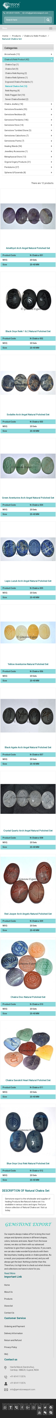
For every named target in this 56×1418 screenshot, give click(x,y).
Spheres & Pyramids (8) (15, 172)
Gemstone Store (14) (14, 125)
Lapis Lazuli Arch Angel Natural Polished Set (28, 581)
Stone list (8, 1306)
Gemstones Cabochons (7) (16, 135)
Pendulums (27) (11, 167)
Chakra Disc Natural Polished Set (28, 997)
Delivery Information (13, 1333)
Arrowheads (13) (12, 54)
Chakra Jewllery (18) (13, 104)
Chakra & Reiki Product (35, 35)
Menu (4, 28)
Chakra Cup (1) (12, 64)
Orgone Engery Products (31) (17, 162)
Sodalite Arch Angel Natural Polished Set (28, 414)
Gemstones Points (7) (14, 141)
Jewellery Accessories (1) (16, 151)
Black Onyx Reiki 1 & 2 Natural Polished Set (28, 331)
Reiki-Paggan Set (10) (15, 95)
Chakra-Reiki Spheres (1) (16, 77)
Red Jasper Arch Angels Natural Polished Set (28, 913)
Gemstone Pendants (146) (16, 120)
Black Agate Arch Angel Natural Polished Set (28, 747)
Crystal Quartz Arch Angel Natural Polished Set (28, 830)
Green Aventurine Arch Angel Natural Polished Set (28, 497)
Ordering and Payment (14, 1326)
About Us (8, 1292)
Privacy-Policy (10, 1347)
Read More (9, 1273)
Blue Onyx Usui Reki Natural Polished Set (28, 1163)
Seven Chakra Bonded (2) (16, 99)
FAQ (6, 1354)
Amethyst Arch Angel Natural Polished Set (28, 248)
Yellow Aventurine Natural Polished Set (28, 664)
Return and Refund (13, 1340)
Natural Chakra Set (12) (16, 86)
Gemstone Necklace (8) (15, 114)
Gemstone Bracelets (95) (15, 109)
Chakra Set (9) (11, 69)
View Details (29, 214)
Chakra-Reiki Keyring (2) (16, 73)
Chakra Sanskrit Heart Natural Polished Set (28, 1080)
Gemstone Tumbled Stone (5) (17, 130)
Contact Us (9, 1313)
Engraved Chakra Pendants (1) (19, 82)
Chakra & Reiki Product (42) (16, 59)
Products (16, 35)
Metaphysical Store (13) (15, 157)
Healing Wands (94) (13, 146)
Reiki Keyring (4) (12, 90)
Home (5, 35)
